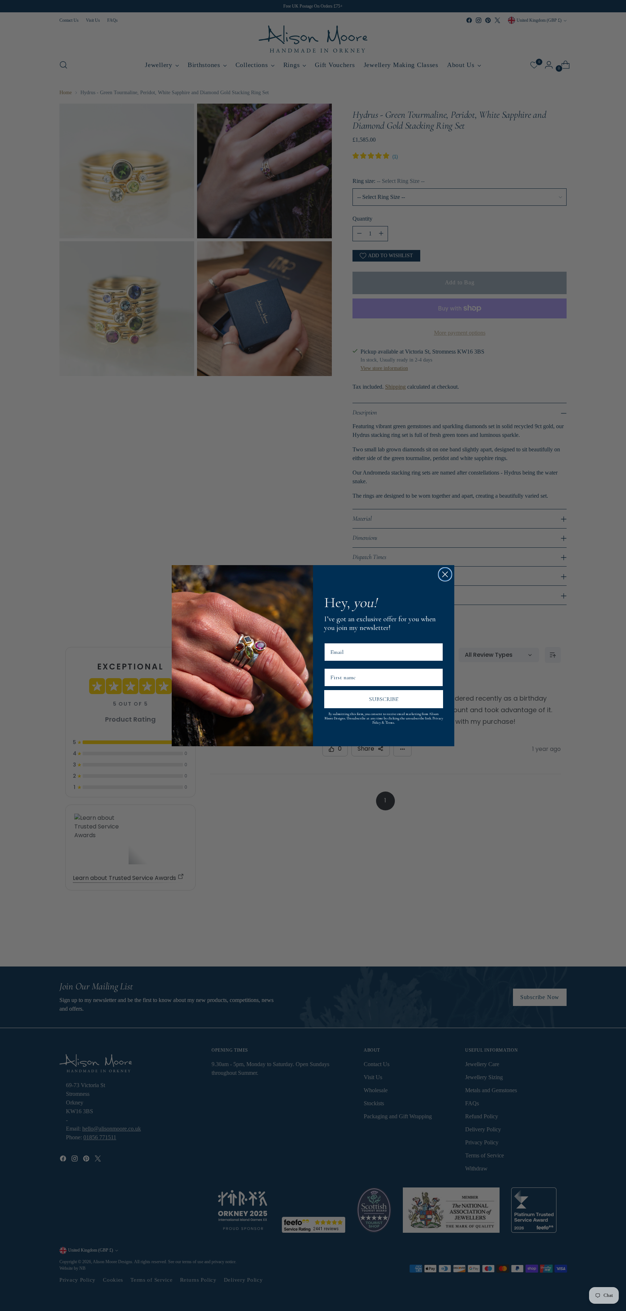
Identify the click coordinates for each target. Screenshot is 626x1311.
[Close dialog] (445, 574)
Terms (389, 723)
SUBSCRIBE (383, 699)
